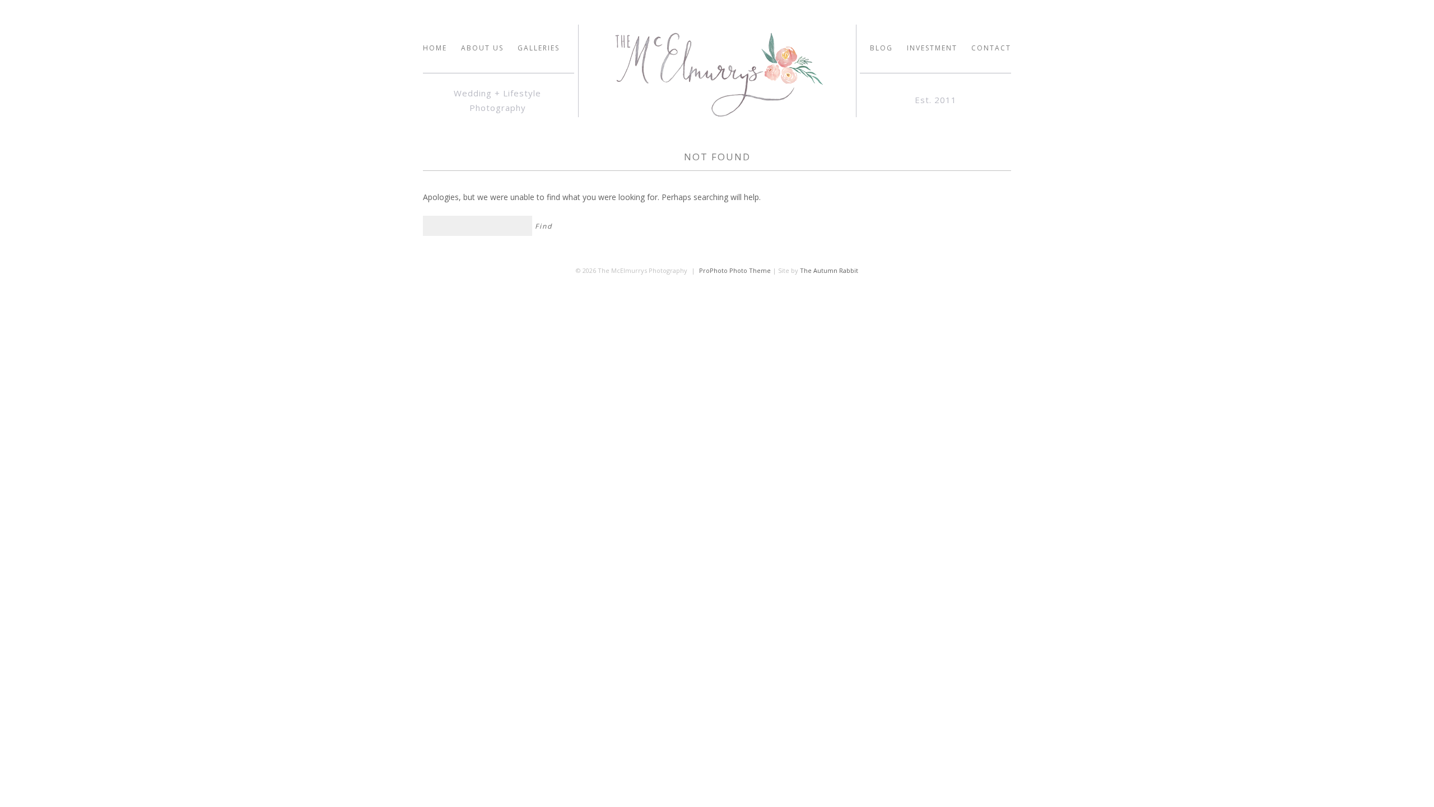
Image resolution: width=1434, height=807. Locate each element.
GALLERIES (539, 48)
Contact (991, 48)
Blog (881, 48)
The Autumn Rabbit (829, 270)
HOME (435, 48)
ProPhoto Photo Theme (735, 270)
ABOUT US (482, 48)
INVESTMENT (932, 48)
